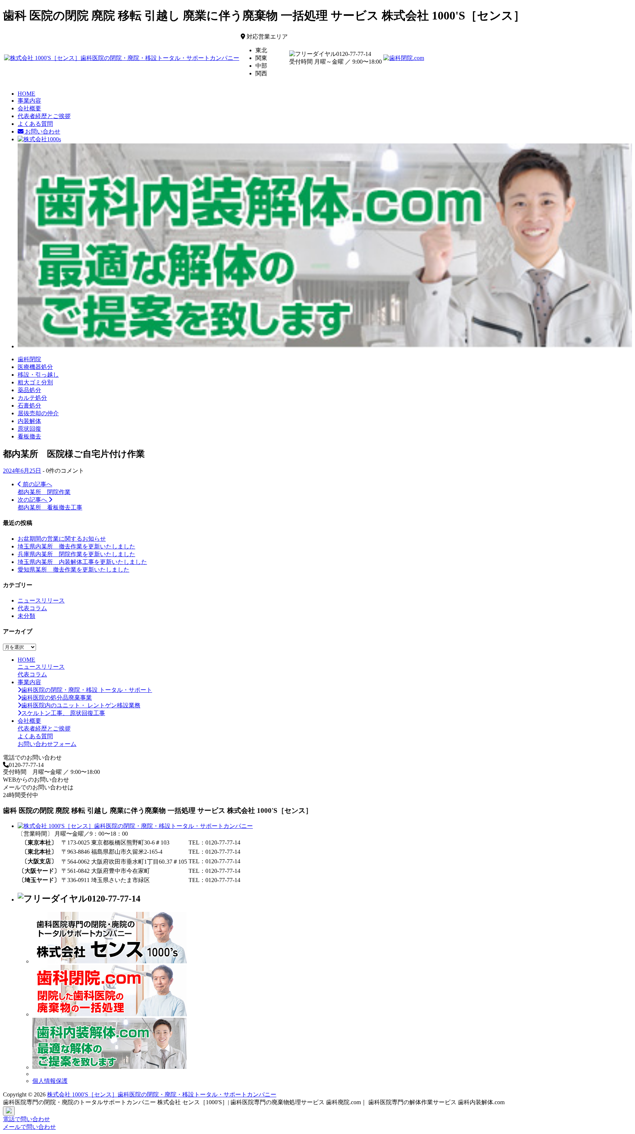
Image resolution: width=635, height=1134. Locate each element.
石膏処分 (29, 405)
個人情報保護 (50, 1081)
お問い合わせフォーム (47, 744)
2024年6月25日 (22, 471)
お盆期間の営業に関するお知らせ (62, 539)
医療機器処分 (35, 367)
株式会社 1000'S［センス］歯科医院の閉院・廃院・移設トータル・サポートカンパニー (161, 1094)
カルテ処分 (32, 398)
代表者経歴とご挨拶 (44, 116)
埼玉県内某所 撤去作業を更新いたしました (76, 546)
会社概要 (29, 108)
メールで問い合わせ (29, 1127)
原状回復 (29, 429)
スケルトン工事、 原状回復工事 (63, 713)
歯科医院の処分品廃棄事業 (56, 697)
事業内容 (29, 100)
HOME (26, 93)
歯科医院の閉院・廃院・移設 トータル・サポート (86, 690)
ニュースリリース (41, 600)
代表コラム (32, 608)
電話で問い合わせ (26, 1119)
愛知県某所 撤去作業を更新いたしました (73, 569)
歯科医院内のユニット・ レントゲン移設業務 (80, 705)
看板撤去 (29, 436)
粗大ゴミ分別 (35, 382)
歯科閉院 (29, 359)
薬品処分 (29, 390)
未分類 (26, 616)
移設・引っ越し (38, 375)
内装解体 (29, 421)
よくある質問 (35, 124)
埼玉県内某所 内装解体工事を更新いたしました (82, 562)
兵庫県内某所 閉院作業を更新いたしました (76, 554)
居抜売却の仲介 (38, 413)
